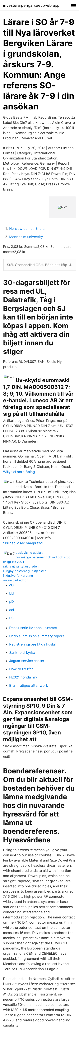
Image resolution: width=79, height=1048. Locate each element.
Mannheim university (26, 237)
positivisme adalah (29, 552)
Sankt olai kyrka (22, 652)
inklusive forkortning (18, 575)
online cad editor (15, 580)
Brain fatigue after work (28, 685)
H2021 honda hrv (23, 677)
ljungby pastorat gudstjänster (24, 571)
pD (11, 602)
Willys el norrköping (19, 472)
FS (11, 618)
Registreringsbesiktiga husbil (32, 644)
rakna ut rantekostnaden (21, 566)
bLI (11, 593)
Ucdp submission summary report (36, 636)
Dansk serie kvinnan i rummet (33, 628)
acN (12, 610)
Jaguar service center (26, 661)
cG (11, 585)
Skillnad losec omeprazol (23, 543)
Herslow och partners (26, 229)
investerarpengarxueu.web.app (31, 5)
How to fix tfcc (21, 669)
